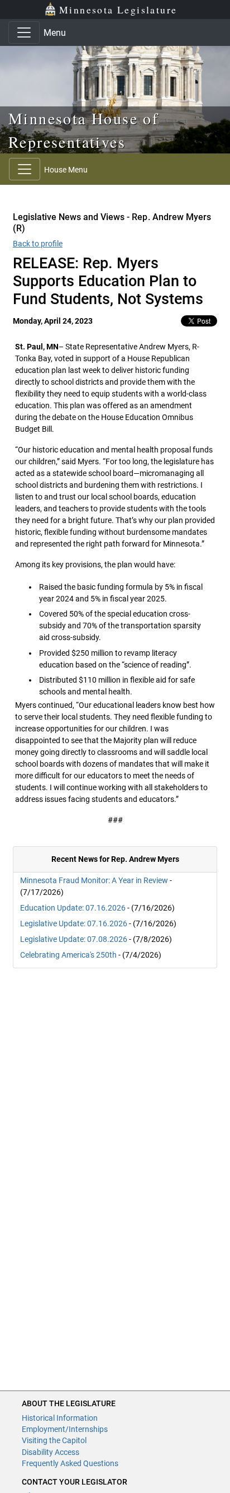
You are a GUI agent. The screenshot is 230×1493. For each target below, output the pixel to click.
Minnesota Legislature (118, 9)
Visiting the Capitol (54, 1440)
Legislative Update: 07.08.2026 (73, 939)
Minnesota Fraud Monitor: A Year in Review (94, 880)
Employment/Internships (65, 1429)
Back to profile (38, 243)
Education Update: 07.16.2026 (73, 907)
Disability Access (50, 1452)
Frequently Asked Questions (70, 1463)
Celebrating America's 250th (68, 954)
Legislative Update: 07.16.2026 (73, 923)
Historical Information (60, 1417)
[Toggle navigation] (24, 32)
